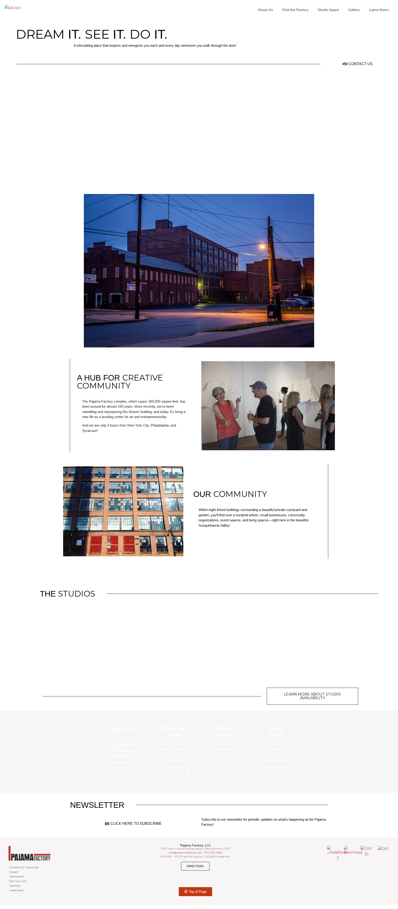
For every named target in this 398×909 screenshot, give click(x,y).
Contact (13, 872)
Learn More (122, 767)
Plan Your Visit (17, 881)
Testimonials (16, 876)
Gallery (354, 10)
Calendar (14, 885)
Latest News (379, 10)
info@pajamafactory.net (185, 852)
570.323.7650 (213, 852)
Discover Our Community (23, 867)
